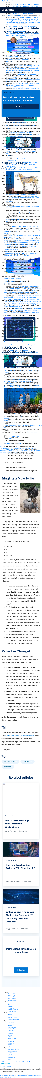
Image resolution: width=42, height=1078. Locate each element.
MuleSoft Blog (8, 10)
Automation (11, 1008)
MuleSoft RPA (11, 995)
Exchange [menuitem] (22, 6)
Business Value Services (14, 1019)
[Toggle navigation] (16, 10)
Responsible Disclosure (29, 1061)
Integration (10, 1006)
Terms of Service (7, 1061)
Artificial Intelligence (13, 1009)
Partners (10, 1054)
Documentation (12, 1027)
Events (10, 1052)
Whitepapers (11, 1041)
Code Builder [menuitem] (15, 6)
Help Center (11, 1022)
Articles (10, 1044)
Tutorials (10, 1025)
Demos (10, 1035)
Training (10, 1014)
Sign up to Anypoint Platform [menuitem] (19, 13)
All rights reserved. (21, 1068)
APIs (31, 134)
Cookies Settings (5, 1063)
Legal (1, 1061)
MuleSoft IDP (11, 996)
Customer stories (12, 1051)
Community (11, 1024)
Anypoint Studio (7, 146)
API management (12, 1004)
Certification (11, 1016)
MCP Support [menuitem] (36, 6)
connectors (33, 197)
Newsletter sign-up (12, 1057)
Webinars (10, 1033)
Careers (10, 1059)
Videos (10, 1036)
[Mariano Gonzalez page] (13, 40)
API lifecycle (27, 761)
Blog (9, 1046)
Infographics (11, 1043)
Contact (21, 1061)
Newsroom (11, 1055)
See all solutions (12, 1011)
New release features (13, 1049)
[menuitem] (26, 4)
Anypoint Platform (10, 761)
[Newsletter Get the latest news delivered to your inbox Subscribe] (21, 975)
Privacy (13, 1061)
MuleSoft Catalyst (12, 1017)
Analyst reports (12, 1038)
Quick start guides (12, 1028)
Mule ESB (7, 767)
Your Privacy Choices (5, 1066)
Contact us (11, 1030)
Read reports (21, 106)
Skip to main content (7, 1)
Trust (17, 1061)
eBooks (10, 1040)
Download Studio (12, 1000)
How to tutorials (21, 23)
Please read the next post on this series (19, 736)
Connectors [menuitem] (28, 6)
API (9, 1003)
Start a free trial (12, 998)
